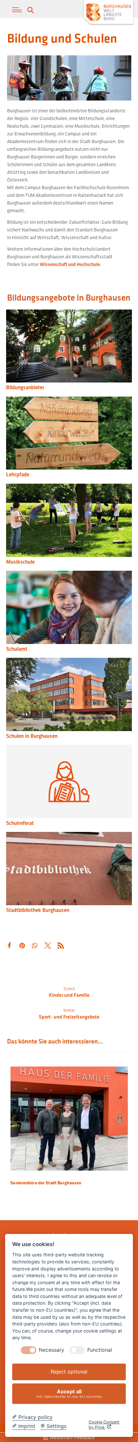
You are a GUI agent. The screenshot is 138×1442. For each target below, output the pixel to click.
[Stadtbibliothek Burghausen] (69, 869)
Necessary (51, 1350)
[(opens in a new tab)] (69, 608)
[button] (17, 10)
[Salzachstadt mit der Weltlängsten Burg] (108, 13)
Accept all (69, 1393)
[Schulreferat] (69, 782)
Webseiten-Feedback (71, 1437)
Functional (99, 1350)
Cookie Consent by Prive (104, 1425)
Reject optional (69, 1371)
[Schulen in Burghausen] (69, 695)
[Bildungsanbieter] (69, 347)
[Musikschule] (69, 521)
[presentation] (28, 1350)
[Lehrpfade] (69, 434)
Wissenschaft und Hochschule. (70, 264)
